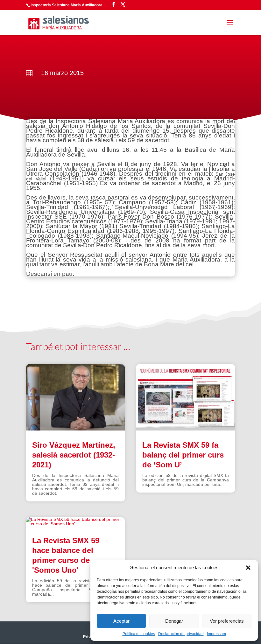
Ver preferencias (227, 621)
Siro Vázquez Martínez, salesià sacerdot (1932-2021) (73, 455)
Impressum (216, 634)
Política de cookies (139, 634)
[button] (248, 567)
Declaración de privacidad (181, 634)
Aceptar (121, 621)
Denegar (174, 621)
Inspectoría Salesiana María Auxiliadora (66, 5)
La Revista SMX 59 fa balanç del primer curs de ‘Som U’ (183, 455)
